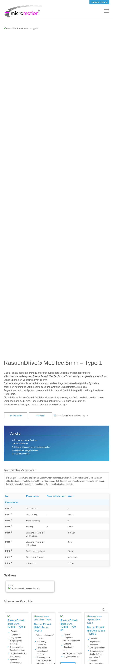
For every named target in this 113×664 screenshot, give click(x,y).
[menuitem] (99, 2)
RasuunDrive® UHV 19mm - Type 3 (42, 627)
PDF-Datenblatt (15, 415)
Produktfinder (99, 2)
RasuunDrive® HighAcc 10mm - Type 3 (96, 630)
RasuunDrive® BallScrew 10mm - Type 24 (69, 624)
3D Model (40, 415)
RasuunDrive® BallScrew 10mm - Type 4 (16, 623)
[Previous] (102, 609)
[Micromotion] (23, 11)
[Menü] (105, 11)
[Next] (107, 609)
